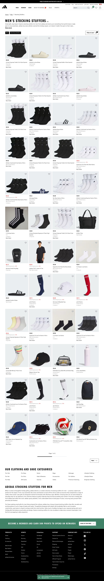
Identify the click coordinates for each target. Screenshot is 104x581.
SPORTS (57, 7)
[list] (45, 33)
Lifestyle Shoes (88, 476)
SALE (50, 7)
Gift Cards (24, 479)
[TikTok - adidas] (91, 554)
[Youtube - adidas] (91, 558)
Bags (54, 473)
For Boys (23, 473)
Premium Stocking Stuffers (73, 480)
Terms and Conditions (61, 574)
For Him (7, 473)
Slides (54, 479)
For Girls (23, 476)
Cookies (46, 574)
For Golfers (71, 476)
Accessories (56, 476)
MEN (17, 7)
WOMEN (23, 7)
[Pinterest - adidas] (91, 549)
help (73, 4)
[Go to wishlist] (96, 8)
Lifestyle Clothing (89, 473)
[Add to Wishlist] (25, 38)
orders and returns (79, 4)
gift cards (86, 4)
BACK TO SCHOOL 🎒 (40, 7)
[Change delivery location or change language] (100, 4)
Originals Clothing (89, 479)
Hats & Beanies (41, 476)
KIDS (29, 7)
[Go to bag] (100, 8)
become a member (94, 4)
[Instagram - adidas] (91, 541)
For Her (7, 476)
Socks (38, 473)
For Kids (7, 479)
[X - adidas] (91, 545)
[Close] (39, 577)
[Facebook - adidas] (91, 536)
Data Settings (40, 574)
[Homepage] (4, 7)
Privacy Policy (52, 574)
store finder (67, 4)
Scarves (39, 479)
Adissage (71, 473)
